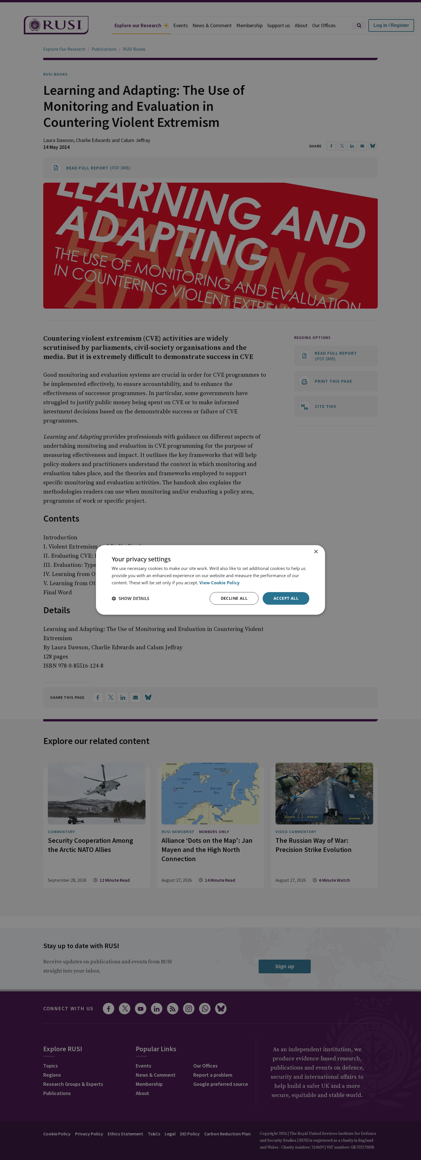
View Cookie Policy (219, 582)
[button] (130, 598)
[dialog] (210, 580)
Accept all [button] (286, 598)
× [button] (316, 552)
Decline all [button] (234, 598)
